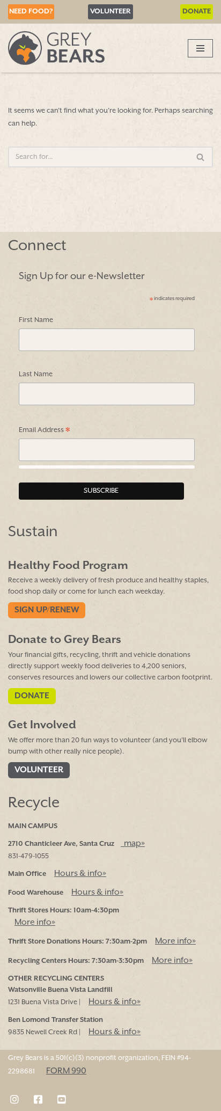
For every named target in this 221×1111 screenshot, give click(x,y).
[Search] (201, 157)
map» (133, 844)
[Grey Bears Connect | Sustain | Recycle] (56, 48)
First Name (36, 320)
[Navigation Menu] (200, 48)
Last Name (36, 374)
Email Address (44, 431)
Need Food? (31, 12)
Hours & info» (80, 874)
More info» (34, 922)
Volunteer (110, 12)
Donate (196, 12)
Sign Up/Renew (46, 610)
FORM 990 (66, 1071)
